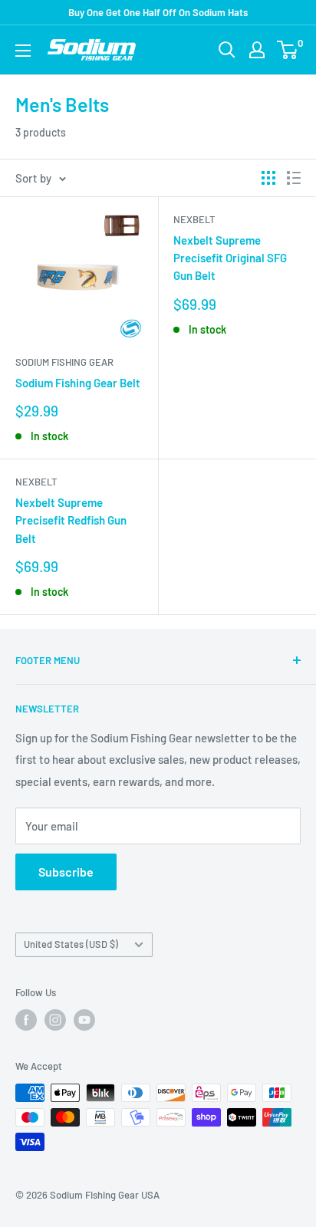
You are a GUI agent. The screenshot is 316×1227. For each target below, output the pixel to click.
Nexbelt (194, 219)
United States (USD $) (71, 944)
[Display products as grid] (268, 178)
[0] (288, 50)
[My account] (257, 49)
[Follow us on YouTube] (84, 1020)
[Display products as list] (294, 178)
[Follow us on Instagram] (55, 1020)
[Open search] (227, 49)
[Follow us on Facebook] (26, 1020)
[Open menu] (23, 50)
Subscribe (66, 871)
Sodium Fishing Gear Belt (77, 383)
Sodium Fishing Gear (64, 362)
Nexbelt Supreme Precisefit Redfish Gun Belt (71, 520)
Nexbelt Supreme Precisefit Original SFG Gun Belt (230, 258)
